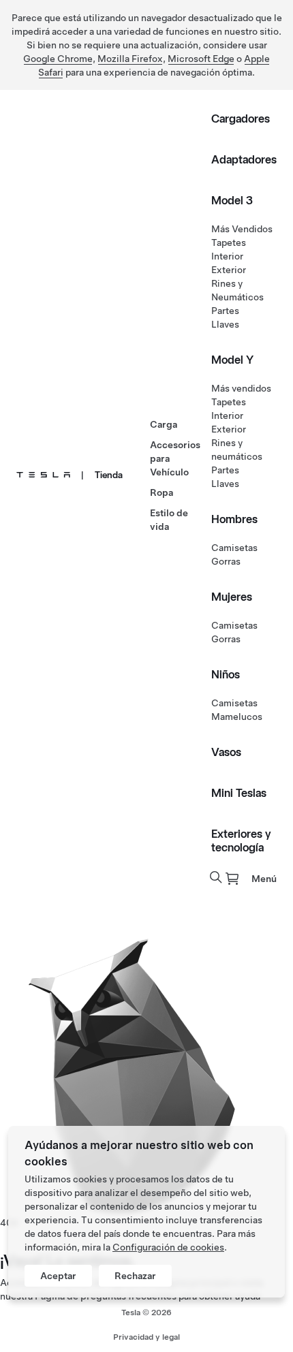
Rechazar (135, 1275)
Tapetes (228, 242)
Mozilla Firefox (130, 58)
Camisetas (234, 547)
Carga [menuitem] (163, 424)
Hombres (234, 519)
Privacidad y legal (146, 1337)
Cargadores (240, 118)
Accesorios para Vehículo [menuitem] (175, 458)
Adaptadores (244, 159)
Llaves (225, 324)
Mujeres (231, 596)
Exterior (228, 269)
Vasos (226, 752)
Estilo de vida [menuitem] (169, 519)
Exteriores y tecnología (241, 840)
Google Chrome (58, 58)
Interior (227, 256)
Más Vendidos (242, 228)
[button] (216, 877)
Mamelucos (236, 716)
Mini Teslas (238, 793)
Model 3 (232, 200)
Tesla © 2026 (146, 1312)
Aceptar (58, 1275)
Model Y (232, 359)
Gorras (226, 561)
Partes (225, 310)
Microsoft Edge (201, 58)
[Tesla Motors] (43, 475)
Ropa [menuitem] (161, 492)
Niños (225, 674)
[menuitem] (232, 878)
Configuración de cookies (168, 1247)
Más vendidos (241, 388)
